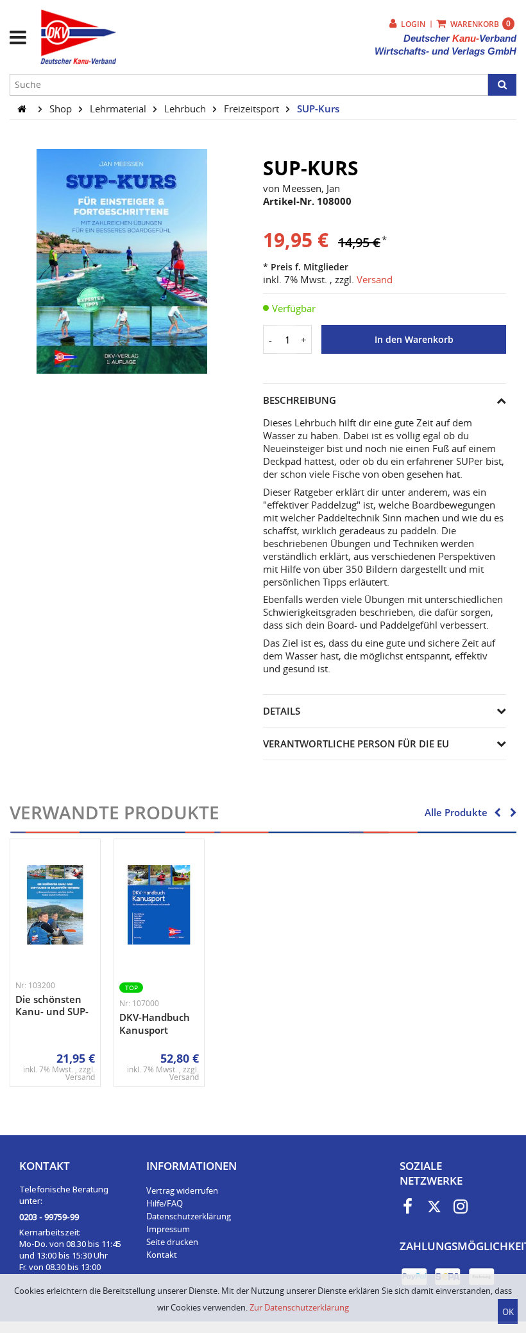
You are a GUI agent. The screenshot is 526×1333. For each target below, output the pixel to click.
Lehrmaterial (119, 108)
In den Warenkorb (414, 339)
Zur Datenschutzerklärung (299, 1307)
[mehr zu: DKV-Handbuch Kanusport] (159, 905)
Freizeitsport (253, 108)
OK (508, 1312)
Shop (61, 108)
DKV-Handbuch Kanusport (154, 1023)
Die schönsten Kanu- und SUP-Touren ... (52, 1012)
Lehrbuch (186, 108)
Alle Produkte (456, 812)
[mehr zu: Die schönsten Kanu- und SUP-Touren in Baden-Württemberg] (55, 905)
